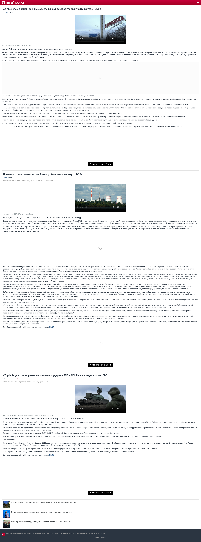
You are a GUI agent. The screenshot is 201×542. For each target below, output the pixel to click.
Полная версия (100, 538)
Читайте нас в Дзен (100, 164)
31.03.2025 (5, 12)
